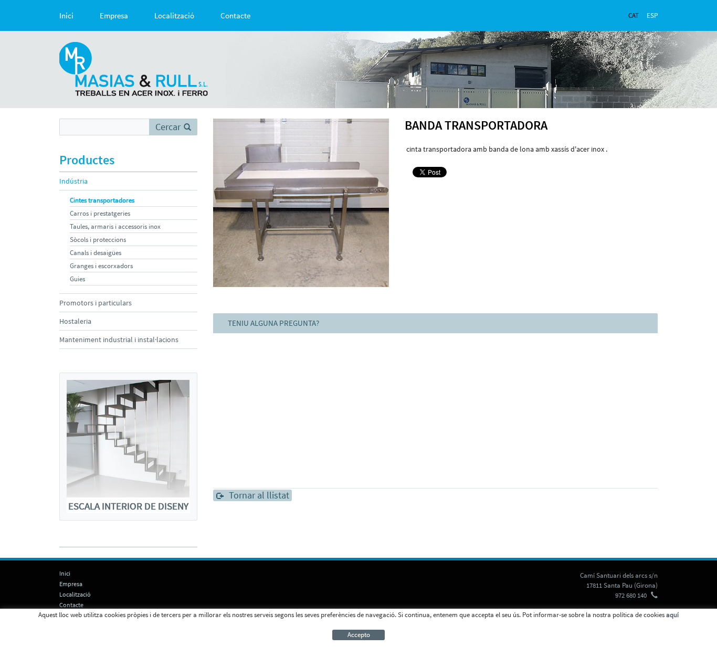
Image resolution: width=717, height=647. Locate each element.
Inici (66, 15)
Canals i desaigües (95, 252)
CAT (633, 15)
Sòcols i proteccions (98, 239)
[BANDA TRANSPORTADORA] (301, 203)
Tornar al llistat (259, 495)
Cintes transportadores (102, 200)
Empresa (114, 15)
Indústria (73, 181)
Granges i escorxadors (101, 265)
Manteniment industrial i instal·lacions (118, 339)
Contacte (235, 15)
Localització (174, 15)
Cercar (168, 127)
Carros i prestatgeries (100, 213)
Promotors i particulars (95, 302)
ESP (652, 15)
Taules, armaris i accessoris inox (115, 226)
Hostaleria (75, 321)
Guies (77, 278)
